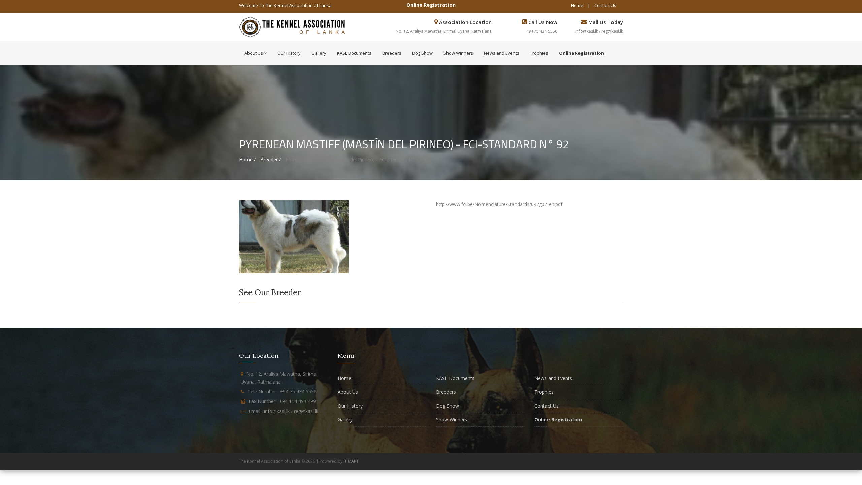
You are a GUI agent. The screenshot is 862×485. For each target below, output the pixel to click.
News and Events (501, 53)
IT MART (351, 461)
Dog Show (422, 53)
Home (577, 5)
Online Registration (431, 4)
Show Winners (458, 53)
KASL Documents (354, 53)
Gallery (318, 53)
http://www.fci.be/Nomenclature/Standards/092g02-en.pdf (499, 204)
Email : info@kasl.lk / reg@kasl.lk (283, 411)
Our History (289, 53)
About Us (253, 53)
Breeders (391, 53)
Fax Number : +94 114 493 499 (282, 401)
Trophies (539, 53)
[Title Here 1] (294, 236)
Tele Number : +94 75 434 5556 (282, 391)
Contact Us (605, 5)
